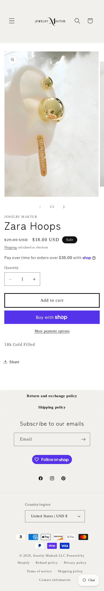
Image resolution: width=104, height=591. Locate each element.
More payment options (52, 331)
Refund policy (47, 562)
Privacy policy (75, 562)
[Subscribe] (83, 439)
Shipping (10, 247)
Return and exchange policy (52, 396)
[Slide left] (40, 206)
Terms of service (39, 571)
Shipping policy (52, 407)
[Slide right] (63, 206)
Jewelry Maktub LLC (49, 555)
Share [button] (14, 362)
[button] (11, 20)
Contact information (55, 580)
